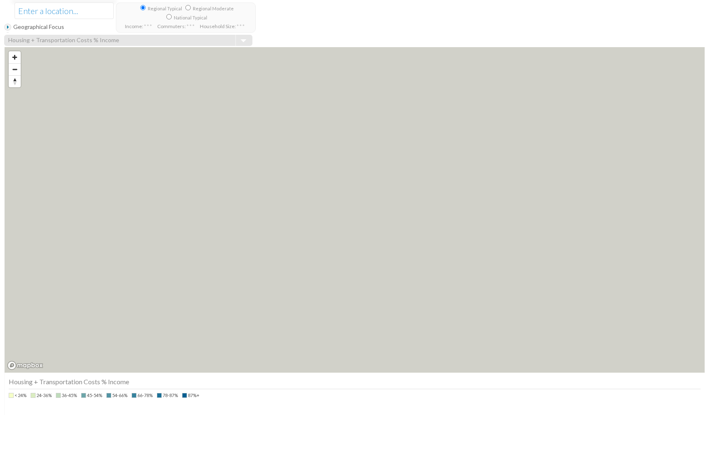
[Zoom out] (15, 69)
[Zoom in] (15, 57)
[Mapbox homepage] (25, 365)
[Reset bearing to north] (15, 81)
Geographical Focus (38, 26)
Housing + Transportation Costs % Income (63, 39)
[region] (355, 210)
